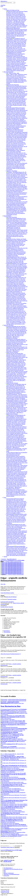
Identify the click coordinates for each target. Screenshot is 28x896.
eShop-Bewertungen (5, 653)
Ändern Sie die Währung (10, 596)
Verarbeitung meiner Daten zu (7, 847)
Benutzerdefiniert (7, 215)
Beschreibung (6, 630)
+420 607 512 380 (8, 860)
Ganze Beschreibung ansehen (7, 592)
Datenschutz (6, 875)
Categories (3, 559)
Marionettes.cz (4, 1)
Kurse (4, 497)
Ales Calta (3, 584)
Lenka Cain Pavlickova (20, 710)
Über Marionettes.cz (8, 867)
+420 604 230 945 (7, 861)
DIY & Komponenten (8, 71)
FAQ (4, 871)
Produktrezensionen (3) (15, 653)
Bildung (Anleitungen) (8, 873)
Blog (4, 870)
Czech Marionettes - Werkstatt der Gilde (10, 759)
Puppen (5, 8)
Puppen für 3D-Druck (8, 325)
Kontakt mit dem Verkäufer (7, 606)
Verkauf (5, 556)
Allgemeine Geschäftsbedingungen (11, 874)
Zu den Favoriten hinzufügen (7, 601)
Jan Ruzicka (16, 736)
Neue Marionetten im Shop (10, 706)
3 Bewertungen (6, 632)
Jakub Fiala (3, 726)
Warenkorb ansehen (11, 599)
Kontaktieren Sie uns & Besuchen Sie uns (12, 869)
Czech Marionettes (23, 766)
